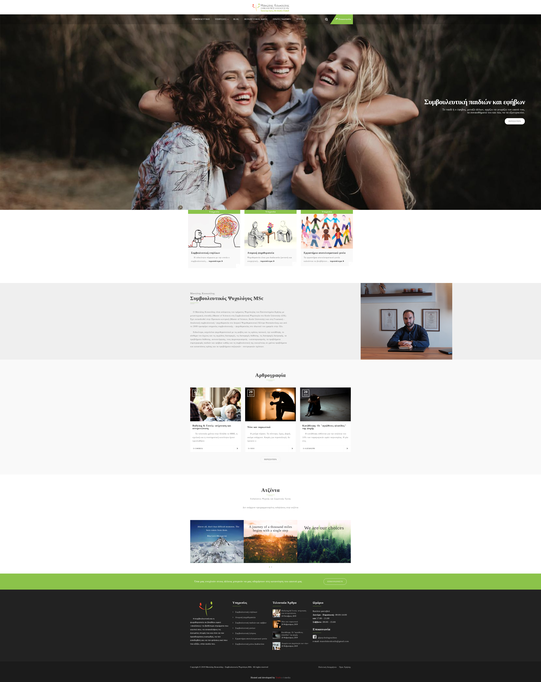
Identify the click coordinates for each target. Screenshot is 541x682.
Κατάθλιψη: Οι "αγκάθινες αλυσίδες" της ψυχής (324, 427)
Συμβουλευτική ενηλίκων (205, 252)
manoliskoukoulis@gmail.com (334, 641)
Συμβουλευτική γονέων (245, 628)
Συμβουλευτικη (201, 19)
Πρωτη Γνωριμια (282, 19)
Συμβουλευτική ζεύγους (245, 633)
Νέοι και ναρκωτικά (258, 427)
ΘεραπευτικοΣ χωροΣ (256, 19)
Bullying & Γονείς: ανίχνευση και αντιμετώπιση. (211, 427)
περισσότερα (215, 261)
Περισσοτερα (514, 121)
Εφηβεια (199, 448)
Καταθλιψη (310, 448)
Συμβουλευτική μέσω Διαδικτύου (249, 644)
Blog (236, 19)
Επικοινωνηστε (335, 582)
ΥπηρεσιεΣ (221, 19)
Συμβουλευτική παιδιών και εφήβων (250, 623)
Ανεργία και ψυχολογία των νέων (294, 643)
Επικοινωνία (344, 19)
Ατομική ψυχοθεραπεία (260, 252)
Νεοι (252, 448)
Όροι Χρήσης (345, 667)
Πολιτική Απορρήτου (327, 667)
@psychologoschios (327, 638)
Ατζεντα (301, 19)
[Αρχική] (270, 7)
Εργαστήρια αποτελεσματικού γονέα (324, 252)
